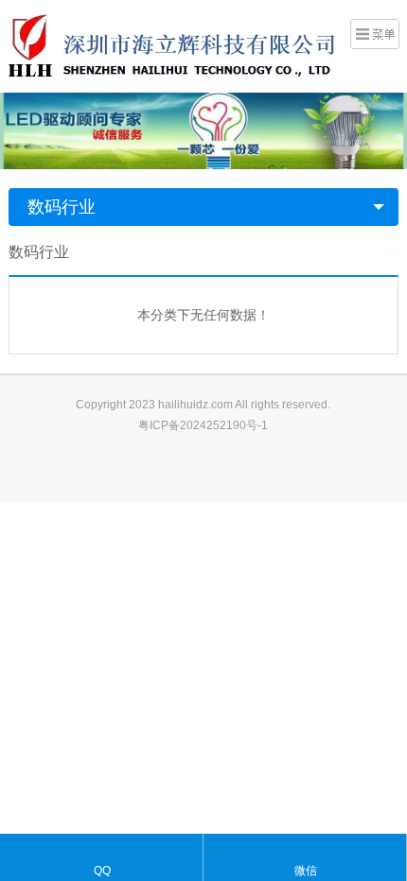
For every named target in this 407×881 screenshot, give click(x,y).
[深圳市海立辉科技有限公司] (171, 44)
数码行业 (61, 207)
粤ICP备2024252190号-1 (203, 425)
